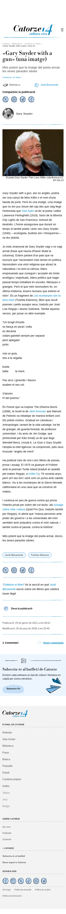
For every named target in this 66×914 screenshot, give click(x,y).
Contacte (6, 839)
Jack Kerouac (37, 411)
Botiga (6, 806)
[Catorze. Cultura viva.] (5, 881)
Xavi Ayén (28, 210)
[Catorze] (15, 716)
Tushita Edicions (40, 555)
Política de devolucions (12, 896)
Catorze (6, 44)
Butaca (6, 759)
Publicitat (6, 833)
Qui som (6, 827)
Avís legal (6, 890)
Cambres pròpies (11, 779)
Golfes (6, 786)
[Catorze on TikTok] (28, 881)
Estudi (5, 772)
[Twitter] (5, 99)
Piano (5, 752)
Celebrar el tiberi (32, 44)
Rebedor (7, 732)
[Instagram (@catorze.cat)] (13, 881)
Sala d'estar (8, 739)
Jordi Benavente (49, 84)
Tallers (6, 793)
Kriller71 (33, 473)
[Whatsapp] (14, 99)
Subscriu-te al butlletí (13, 856)
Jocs (5, 799)
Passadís (7, 766)
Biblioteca (17, 44)
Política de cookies (43, 890)
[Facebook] (31, 99)
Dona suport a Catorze (14, 862)
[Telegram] (23, 99)
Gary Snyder (24, 113)
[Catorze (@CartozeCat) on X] (21, 881)
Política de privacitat (22, 890)
